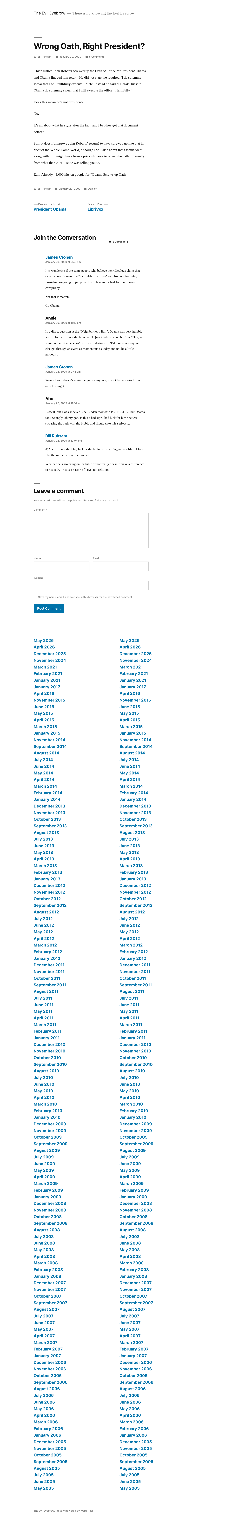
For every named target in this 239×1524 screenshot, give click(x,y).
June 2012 (44, 925)
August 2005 (47, 1468)
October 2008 (48, 1216)
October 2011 (47, 978)
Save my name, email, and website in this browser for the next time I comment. (85, 597)
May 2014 (43, 773)
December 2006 (50, 1362)
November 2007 (50, 1289)
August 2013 (46, 832)
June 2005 (44, 1481)
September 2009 (50, 1143)
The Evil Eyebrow (49, 13)
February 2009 (48, 1190)
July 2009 (44, 1157)
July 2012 (43, 918)
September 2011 (50, 984)
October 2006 (48, 1375)
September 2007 (50, 1302)
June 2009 (44, 1163)
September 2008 (50, 1223)
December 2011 (49, 964)
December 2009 (50, 1123)
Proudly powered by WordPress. (74, 1510)
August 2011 (46, 991)
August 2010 (46, 1070)
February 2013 (48, 872)
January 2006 (47, 1435)
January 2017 (47, 686)
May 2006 (44, 1408)
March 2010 (45, 1104)
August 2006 (47, 1388)
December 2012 (49, 885)
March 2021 (45, 667)
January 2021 (47, 680)
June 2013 (44, 845)
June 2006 (44, 1402)
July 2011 (43, 998)
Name (38, 558)
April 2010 (44, 1097)
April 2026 (44, 647)
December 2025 (50, 653)
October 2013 (47, 819)
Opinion (92, 188)
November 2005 (50, 1448)
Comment (40, 509)
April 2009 (44, 1176)
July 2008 (44, 1236)
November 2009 (50, 1130)
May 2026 (44, 640)
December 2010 (49, 1044)
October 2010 (47, 1057)
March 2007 (46, 1342)
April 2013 (44, 858)
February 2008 (48, 1269)
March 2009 (46, 1183)
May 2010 (43, 1090)
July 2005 (44, 1474)
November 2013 (49, 812)
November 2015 (49, 700)
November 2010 (49, 1051)
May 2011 (43, 1011)
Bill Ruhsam (44, 56)
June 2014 (44, 766)
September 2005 (50, 1461)
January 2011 (47, 1037)
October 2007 (47, 1296)
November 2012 (49, 892)
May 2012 (43, 931)
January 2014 (47, 799)
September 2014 (50, 746)
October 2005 (48, 1455)
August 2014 (46, 753)
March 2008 (46, 1262)
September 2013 (50, 825)
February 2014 (48, 792)
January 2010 (47, 1117)
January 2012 (47, 958)
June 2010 (44, 1084)
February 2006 (48, 1428)
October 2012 (47, 898)
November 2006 (50, 1368)
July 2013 (43, 839)
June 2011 (43, 1004)
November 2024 (50, 660)
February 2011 (47, 1031)
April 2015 (44, 719)
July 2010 (43, 1077)
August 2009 (47, 1150)
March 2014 (45, 786)
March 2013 (45, 865)
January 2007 (47, 1355)
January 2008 (47, 1276)
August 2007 (47, 1309)
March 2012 (45, 945)
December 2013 (49, 806)
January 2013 (47, 879)
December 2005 (50, 1441)
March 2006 (46, 1422)
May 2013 (43, 852)
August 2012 (46, 912)
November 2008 (50, 1210)
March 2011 (45, 1024)
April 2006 (44, 1415)
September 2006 (50, 1382)
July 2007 (43, 1316)
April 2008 (44, 1256)
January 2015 (47, 733)
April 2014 (44, 779)
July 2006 (44, 1395)
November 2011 (49, 971)
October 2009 (48, 1137)
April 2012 (44, 938)
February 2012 (48, 951)
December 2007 (50, 1282)
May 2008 (44, 1249)
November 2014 (49, 739)
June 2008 (44, 1243)
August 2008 (47, 1229)
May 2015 (43, 713)
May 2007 (44, 1329)
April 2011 (43, 1018)
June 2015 (44, 706)
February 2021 (48, 673)
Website (38, 577)
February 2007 (48, 1349)
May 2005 (44, 1488)
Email (97, 558)
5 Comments (96, 56)
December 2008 (50, 1203)
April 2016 (44, 693)
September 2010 (50, 1064)
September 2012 (50, 905)
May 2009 (44, 1170)
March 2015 (45, 726)
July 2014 (43, 759)
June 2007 (44, 1322)
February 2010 (48, 1110)
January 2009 (47, 1196)
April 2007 (44, 1335)
